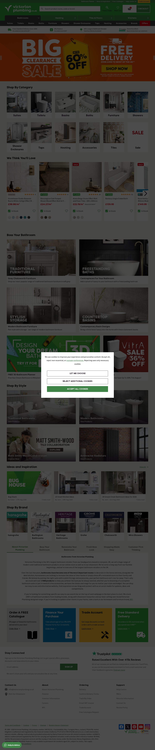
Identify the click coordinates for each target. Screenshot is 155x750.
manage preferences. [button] (75, 360)
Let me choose (77, 373)
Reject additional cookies (77, 381)
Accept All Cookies (77, 389)
